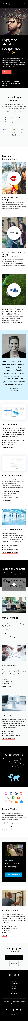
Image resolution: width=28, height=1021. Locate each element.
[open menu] (25, 4)
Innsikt (14, 986)
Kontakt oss (14, 993)
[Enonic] (8, 4)
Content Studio (6, 81)
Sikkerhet (5, 85)
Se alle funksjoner (7, 447)
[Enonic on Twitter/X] (7, 1010)
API (19, 83)
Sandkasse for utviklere (14, 957)
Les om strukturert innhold (10, 552)
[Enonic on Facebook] (10, 1010)
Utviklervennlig (12, 83)
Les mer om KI (6, 500)
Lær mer (4, 935)
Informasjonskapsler (19, 1001)
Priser (14, 991)
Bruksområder (14, 983)
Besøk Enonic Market (8, 830)
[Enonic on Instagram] (20, 1010)
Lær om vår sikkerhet (8, 738)
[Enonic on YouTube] (17, 1010)
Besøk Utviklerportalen (13, 874)
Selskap (14, 988)
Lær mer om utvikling (8, 637)
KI (12, 81)
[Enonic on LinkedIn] (13, 1010)
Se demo (6, 72)
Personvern (6, 1001)
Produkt (14, 981)
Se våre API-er (6, 686)
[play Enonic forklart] (14, 584)
